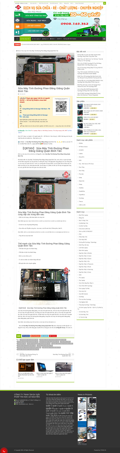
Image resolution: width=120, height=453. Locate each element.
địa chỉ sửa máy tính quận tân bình (56, 434)
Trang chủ (17, 38)
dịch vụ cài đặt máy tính (58, 221)
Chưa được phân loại (84, 228)
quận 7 (56, 409)
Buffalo (81, 143)
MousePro (81, 157)
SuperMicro (82, 194)
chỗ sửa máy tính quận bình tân (29, 339)
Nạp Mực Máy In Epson (85, 258)
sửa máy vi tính (54, 425)
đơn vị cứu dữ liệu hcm (48, 232)
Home (19, 50)
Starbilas (81, 187)
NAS (71, 3)
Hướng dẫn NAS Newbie (70, 38)
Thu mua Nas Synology (85, 299)
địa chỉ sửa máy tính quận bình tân (49, 341)
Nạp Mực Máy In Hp (84, 261)
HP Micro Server (83, 146)
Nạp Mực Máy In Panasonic (86, 264)
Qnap (80, 177)
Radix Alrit (81, 181)
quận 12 (61, 411)
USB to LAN (82, 205)
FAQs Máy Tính (83, 237)
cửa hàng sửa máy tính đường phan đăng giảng (53, 339)
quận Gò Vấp (67, 413)
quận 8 (62, 409)
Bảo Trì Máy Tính (83, 220)
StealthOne (82, 191)
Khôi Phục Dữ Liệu (43, 3)
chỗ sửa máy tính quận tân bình (56, 399)
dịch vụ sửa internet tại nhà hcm (32, 232)
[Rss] (94, 3)
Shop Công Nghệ (79, 3)
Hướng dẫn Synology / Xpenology (87, 242)
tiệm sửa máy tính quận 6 (64, 425)
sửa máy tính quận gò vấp (54, 420)
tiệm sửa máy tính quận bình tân (51, 347)
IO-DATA (81, 150)
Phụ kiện (81, 174)
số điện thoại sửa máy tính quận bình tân (39, 343)
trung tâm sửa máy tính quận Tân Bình (58, 431)
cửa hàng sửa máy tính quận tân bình (57, 403)
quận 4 (65, 406)
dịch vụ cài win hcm (45, 221)
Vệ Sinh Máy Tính (83, 311)
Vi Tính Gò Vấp (83, 317)
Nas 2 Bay (81, 167)
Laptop (80, 153)
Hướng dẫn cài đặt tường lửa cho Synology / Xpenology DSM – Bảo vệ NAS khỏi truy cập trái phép (45, 44)
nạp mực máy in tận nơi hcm (31, 221)
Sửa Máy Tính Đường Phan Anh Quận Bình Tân (62, 355)
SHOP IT (59, 38)
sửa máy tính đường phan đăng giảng (62, 343)
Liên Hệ (51, 327)
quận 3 (61, 406)
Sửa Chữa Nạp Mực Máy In (86, 283)
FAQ (61, 3)
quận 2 (55, 406)
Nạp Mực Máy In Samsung (86, 269)
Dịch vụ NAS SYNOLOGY (85, 231)
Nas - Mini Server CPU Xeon (86, 163)
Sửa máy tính (33, 3)
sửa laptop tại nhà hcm (62, 232)
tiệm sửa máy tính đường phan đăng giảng (29, 347)
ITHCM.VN (103, 450)
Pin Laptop (82, 277)
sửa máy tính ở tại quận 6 (58, 421)
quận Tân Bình (51, 415)
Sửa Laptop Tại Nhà (84, 288)
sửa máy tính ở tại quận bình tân (26, 345)
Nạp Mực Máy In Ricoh (85, 266)
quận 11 (55, 411)
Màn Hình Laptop (83, 250)
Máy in (45, 38)
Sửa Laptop (37, 38)
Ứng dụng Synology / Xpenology (87, 304)
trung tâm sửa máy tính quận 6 (62, 429)
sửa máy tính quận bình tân (45, 345)
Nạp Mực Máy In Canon (85, 256)
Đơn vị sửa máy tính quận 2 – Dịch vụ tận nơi (63, 374)
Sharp (80, 184)
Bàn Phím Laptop (83, 215)
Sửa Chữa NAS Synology (85, 285)
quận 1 (49, 405)
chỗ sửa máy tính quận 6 (53, 398)
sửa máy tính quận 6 (55, 418)
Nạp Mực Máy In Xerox (85, 272)
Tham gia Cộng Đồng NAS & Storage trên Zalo (35, 116)
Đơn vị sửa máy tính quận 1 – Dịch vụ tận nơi (45, 374)
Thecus (81, 201)
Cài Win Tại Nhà (83, 226)
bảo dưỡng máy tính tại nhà (31, 322)
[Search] (104, 3)
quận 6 (50, 408)
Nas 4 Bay (81, 170)
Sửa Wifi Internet (54, 3)
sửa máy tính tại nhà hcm (28, 154)
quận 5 (70, 406)
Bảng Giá (66, 3)
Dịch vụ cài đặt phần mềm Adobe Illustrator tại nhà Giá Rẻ (26, 375)
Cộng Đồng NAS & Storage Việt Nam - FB (36, 109)
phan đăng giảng (65, 341)
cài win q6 (68, 399)
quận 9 (69, 408)
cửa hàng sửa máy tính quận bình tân (28, 341)
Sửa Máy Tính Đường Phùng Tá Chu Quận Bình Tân (29, 355)
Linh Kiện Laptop (83, 247)
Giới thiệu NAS (83, 239)
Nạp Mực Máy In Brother (85, 253)
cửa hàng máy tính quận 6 (60, 401)
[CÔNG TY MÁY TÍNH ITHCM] (60, 21)
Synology (81, 198)
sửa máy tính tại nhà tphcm (47, 322)
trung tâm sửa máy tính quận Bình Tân (28, 349)
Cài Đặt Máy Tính (83, 223)
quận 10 (49, 411)
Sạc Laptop (82, 280)
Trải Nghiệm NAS (83, 302)
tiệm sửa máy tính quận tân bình (60, 428)
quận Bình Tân (21, 343)
